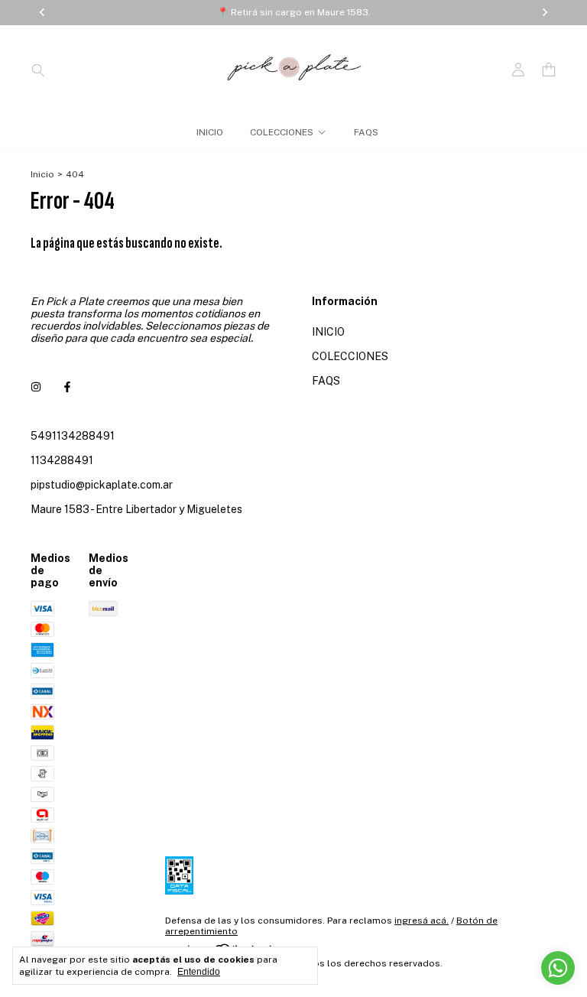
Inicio (42, 174)
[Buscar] (38, 69)
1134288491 (62, 460)
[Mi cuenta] (518, 70)
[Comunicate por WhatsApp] (558, 968)
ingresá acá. (421, 920)
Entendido (198, 971)
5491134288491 (73, 436)
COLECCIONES (281, 132)
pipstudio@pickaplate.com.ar (102, 485)
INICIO (209, 132)
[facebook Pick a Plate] (67, 387)
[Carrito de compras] (548, 70)
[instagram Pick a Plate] (36, 387)
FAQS (366, 132)
